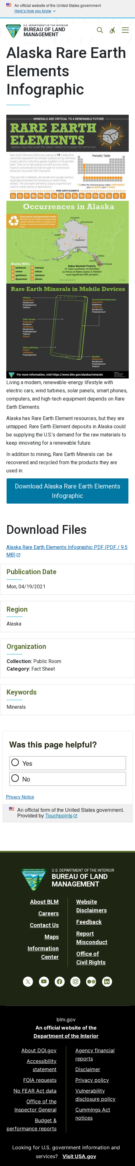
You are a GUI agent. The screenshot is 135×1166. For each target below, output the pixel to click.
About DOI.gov (39, 1050)
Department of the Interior (66, 1036)
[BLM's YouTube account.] (44, 982)
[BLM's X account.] (28, 982)
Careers (48, 913)
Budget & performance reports (32, 1124)
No (26, 778)
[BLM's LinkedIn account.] (107, 982)
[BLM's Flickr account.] (91, 982)
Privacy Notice (20, 797)
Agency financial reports (95, 1054)
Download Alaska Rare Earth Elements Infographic (67, 490)
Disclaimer (87, 1069)
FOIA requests (40, 1080)
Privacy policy (92, 1080)
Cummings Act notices (92, 1113)
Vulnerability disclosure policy (95, 1095)
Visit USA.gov (79, 1156)
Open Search (100, 30)
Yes (27, 763)
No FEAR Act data (35, 1091)
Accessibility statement (42, 1065)
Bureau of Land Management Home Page (51, 31)
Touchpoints (59, 815)
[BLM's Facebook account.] (60, 982)
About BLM (44, 901)
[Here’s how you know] (67, 9)
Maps (52, 936)
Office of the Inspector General (35, 1105)
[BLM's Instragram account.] (75, 982)
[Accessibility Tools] (112, 30)
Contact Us (44, 925)
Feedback (89, 922)
